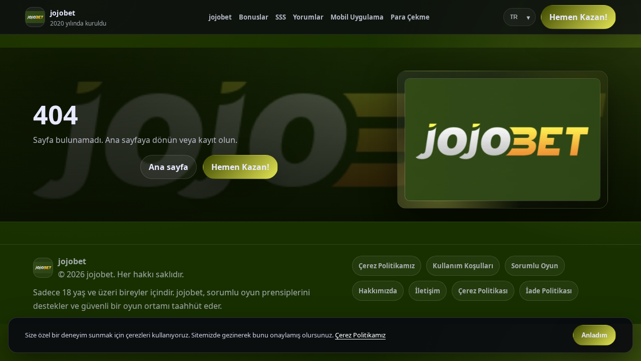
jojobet (220, 17)
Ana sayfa (168, 166)
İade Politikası (549, 290)
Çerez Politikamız (387, 265)
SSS (280, 17)
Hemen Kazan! (578, 17)
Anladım (594, 335)
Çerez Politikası (483, 290)
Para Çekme (410, 17)
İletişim (427, 290)
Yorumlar (308, 17)
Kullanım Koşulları (463, 265)
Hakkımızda (378, 290)
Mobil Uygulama (357, 17)
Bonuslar (253, 17)
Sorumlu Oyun (534, 265)
